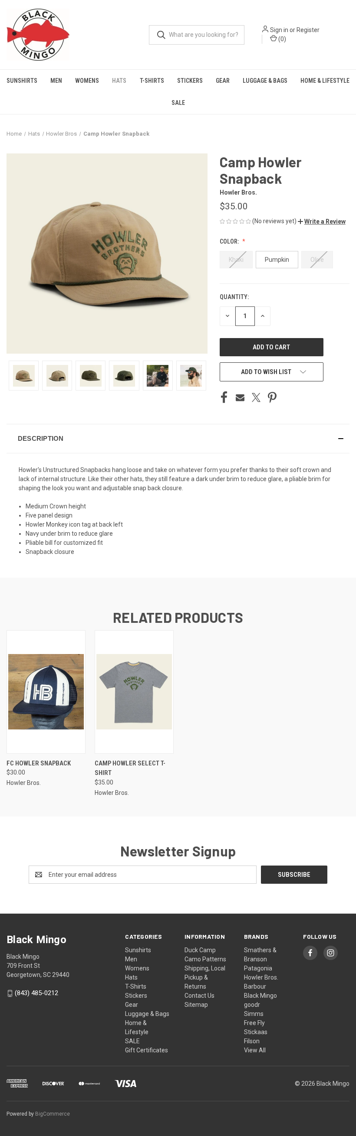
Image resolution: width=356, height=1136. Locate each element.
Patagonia (258, 968)
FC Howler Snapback (39, 763)
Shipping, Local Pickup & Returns (205, 977)
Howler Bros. (261, 977)
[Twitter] (256, 397)
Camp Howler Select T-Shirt (130, 768)
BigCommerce (52, 1114)
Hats (119, 80)
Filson (252, 1041)
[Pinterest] (272, 397)
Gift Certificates (146, 1050)
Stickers (190, 80)
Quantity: (234, 296)
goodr (252, 1004)
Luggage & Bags (265, 80)
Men (56, 80)
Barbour (255, 986)
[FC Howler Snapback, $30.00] (46, 692)
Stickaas (255, 1032)
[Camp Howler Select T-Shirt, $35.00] (134, 692)
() (281, 39)
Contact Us (199, 995)
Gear (223, 80)
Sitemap (196, 1004)
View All (255, 1050)
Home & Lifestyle (324, 80)
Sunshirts (22, 80)
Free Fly (254, 1022)
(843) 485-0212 (36, 993)
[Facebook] (224, 397)
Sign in (279, 29)
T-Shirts (152, 80)
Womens (87, 80)
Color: (230, 241)
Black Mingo (260, 995)
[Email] (240, 397)
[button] (322, 221)
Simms (254, 1013)
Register (308, 29)
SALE (178, 102)
